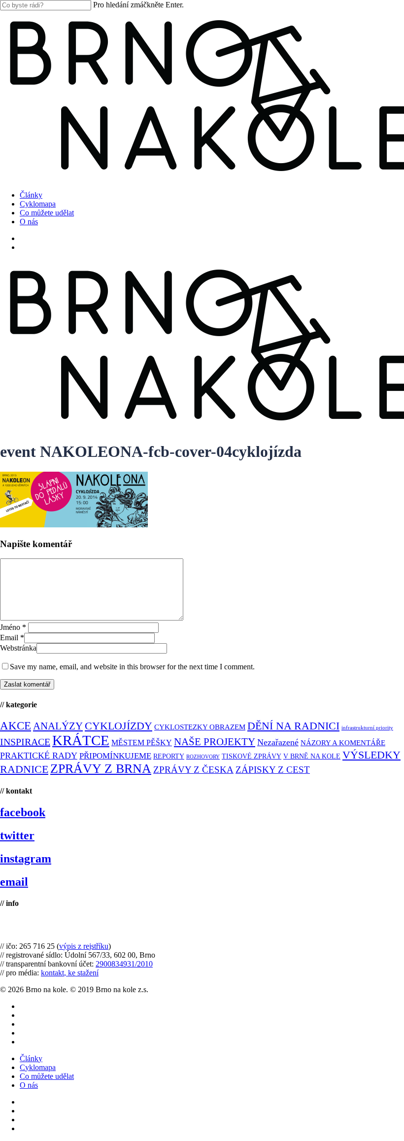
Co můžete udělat (47, 1076)
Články (31, 1058)
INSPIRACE (25, 741)
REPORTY (168, 756)
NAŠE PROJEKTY (214, 742)
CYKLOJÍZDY (118, 726)
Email (12, 637)
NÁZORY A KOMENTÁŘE (343, 743)
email (14, 881)
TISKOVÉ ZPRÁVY (251, 756)
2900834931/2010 (124, 964)
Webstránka (18, 648)
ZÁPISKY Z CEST (273, 769)
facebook (22, 812)
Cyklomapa (38, 1067)
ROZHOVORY (203, 757)
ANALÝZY (58, 726)
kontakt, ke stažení (70, 972)
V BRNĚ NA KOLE (311, 756)
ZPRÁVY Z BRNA (100, 768)
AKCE (15, 726)
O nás (29, 1085)
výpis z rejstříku (83, 946)
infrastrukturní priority (367, 727)
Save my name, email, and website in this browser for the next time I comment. (132, 666)
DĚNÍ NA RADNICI (293, 726)
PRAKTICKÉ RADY (38, 756)
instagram (25, 858)
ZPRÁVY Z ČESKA (193, 769)
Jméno (13, 627)
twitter (17, 835)
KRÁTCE (80, 740)
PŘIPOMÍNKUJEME (115, 756)
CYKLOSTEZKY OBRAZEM (199, 727)
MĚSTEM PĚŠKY (141, 742)
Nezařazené (278, 742)
